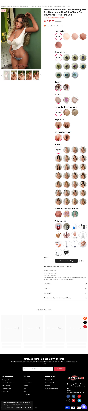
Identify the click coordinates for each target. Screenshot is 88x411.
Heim (3, 6)
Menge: (46, 257)
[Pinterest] (79, 396)
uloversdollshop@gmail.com (76, 392)
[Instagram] (73, 396)
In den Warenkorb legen (66, 261)
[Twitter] (79, 400)
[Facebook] (68, 396)
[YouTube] (73, 400)
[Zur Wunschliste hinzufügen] (81, 261)
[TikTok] (68, 400)
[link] (11, 344)
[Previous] (2, 75)
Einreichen (60, 369)
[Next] (41, 75)
